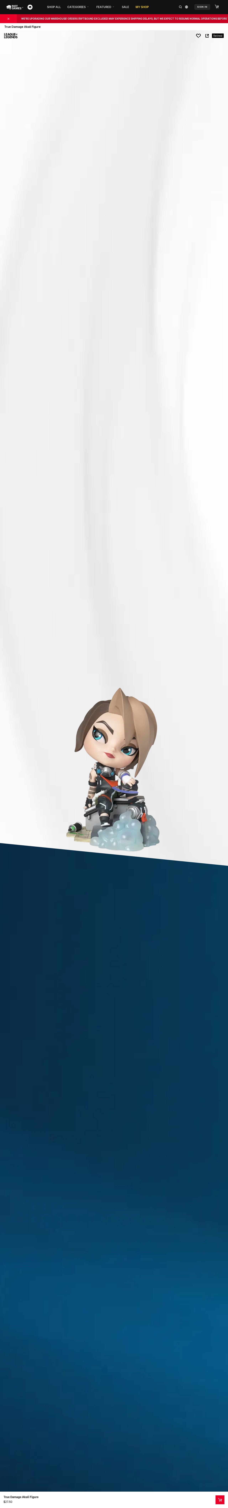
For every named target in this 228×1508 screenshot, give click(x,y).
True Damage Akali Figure (21, 1497)
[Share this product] (207, 35)
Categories (76, 7)
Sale (125, 7)
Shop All (54, 7)
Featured (103, 7)
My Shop (142, 7)
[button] (218, 7)
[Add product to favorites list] (198, 35)
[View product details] (220, 1499)
